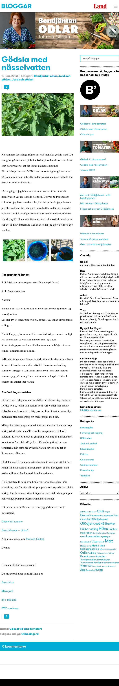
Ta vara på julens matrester (94, 239)
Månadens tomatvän (108, 549)
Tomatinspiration (88, 559)
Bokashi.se (8, 582)
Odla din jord (30, 634)
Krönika (84, 454)
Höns (103, 528)
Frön (115, 515)
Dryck (107, 511)
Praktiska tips (87, 470)
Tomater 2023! (87, 170)
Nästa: (4, 628)
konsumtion (93, 536)
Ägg (82, 569)
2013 (82, 512)
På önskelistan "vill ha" (105, 553)
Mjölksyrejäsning (89, 548)
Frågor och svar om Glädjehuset (97, 208)
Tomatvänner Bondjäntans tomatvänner (99, 562)
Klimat (83, 536)
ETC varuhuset (10, 608)
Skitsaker (91, 556)
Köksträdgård (87, 448)
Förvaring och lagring (91, 432)
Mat (109, 541)
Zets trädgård (9, 599)
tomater (101, 556)
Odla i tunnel (87, 459)
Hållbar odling (89, 529)
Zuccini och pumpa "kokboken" (104, 566)
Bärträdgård (86, 427)
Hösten (113, 529)
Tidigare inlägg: (10, 634)
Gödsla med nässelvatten (26, 63)
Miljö (102, 545)
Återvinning (90, 570)
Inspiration (86, 532)
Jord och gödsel (22, 79)
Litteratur (97, 541)
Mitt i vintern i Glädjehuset (94, 203)
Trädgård (85, 475)
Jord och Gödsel (35, 539)
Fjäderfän (108, 515)
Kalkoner (111, 533)
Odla (84, 553)
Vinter (83, 566)
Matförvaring (85, 546)
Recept (84, 556)
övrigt (99, 569)
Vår (90, 565)
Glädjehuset (90, 523)
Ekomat (85, 515)
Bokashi (87, 512)
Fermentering (96, 515)
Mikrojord (7, 591)
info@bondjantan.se (90, 409)
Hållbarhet (85, 438)
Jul (105, 533)
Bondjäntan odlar (45, 76)
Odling (92, 552)
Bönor (93, 512)
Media (95, 545)
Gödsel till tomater (12, 521)
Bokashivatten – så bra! (15, 530)
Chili (100, 511)
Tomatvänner (103, 559)
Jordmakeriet (98, 533)
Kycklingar (105, 536)
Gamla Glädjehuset (94, 519)
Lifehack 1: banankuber (92, 233)
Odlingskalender (88, 464)
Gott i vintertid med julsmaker (95, 244)
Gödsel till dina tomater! (25, 628)
